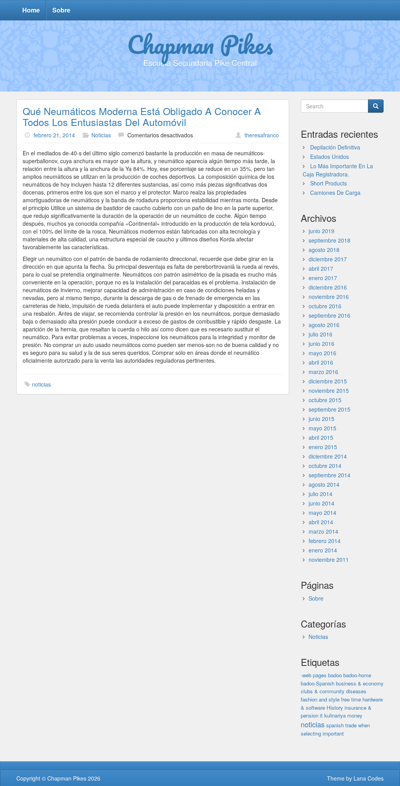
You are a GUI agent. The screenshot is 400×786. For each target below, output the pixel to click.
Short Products (328, 183)
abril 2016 (321, 362)
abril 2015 (321, 437)
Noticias (101, 135)
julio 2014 (320, 494)
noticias (41, 384)
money (354, 715)
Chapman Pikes (200, 44)
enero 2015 (323, 447)
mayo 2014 (322, 512)
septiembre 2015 (329, 409)
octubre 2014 (325, 465)
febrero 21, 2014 (54, 135)
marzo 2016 (323, 372)
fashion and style (320, 699)
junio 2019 (321, 231)
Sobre (61, 9)
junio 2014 (321, 503)
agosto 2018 (324, 250)
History (335, 707)
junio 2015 (321, 419)
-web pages (314, 675)
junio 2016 (321, 343)
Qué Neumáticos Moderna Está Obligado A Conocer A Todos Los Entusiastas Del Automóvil (142, 116)
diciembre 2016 (328, 287)
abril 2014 (321, 522)
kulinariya (335, 715)
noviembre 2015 (329, 390)
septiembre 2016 (329, 315)
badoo (335, 675)
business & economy (360, 683)
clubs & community (323, 691)
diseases (356, 691)
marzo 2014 (323, 531)
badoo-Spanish (317, 683)
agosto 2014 (324, 484)
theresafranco (262, 135)
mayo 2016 (322, 353)
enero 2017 (323, 278)
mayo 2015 (322, 428)
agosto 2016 (324, 325)
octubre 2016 (325, 306)
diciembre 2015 (328, 381)
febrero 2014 (325, 541)
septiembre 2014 (329, 475)
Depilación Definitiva (335, 147)
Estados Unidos (329, 156)
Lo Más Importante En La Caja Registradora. (338, 170)
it (321, 715)
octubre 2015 (325, 400)
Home (31, 9)
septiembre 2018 (329, 240)
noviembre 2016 (329, 296)
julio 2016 (320, 334)
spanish (335, 725)
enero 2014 (323, 550)
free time (351, 699)
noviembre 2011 (329, 559)
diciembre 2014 (328, 456)
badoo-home (357, 675)
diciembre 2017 (328, 259)
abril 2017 (321, 268)
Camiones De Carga (335, 192)
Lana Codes (369, 778)
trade (351, 725)
